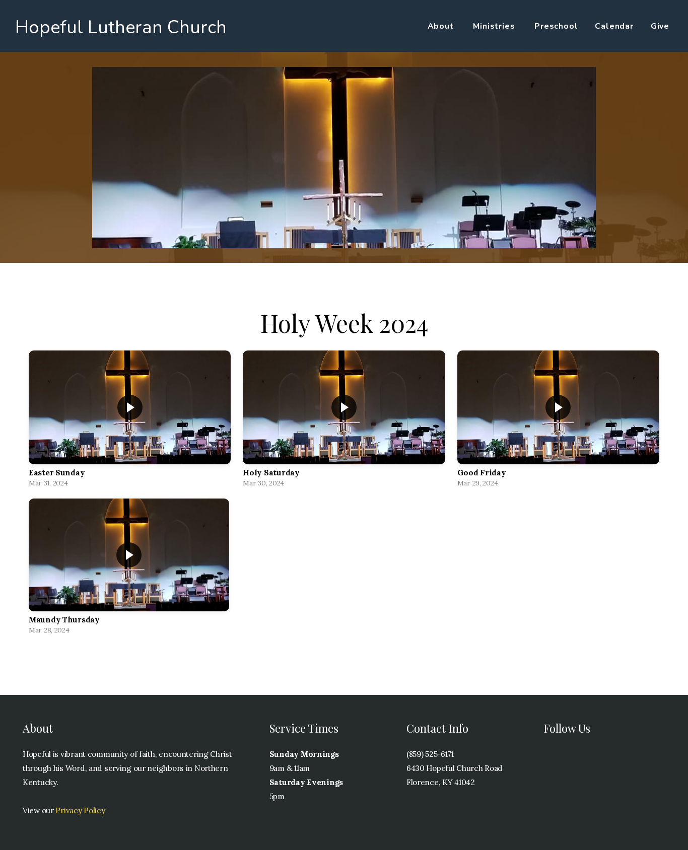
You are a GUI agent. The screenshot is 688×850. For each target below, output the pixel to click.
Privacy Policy (80, 810)
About (442, 26)
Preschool (556, 26)
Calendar (614, 26)
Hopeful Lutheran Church (121, 27)
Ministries (495, 26)
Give (660, 26)
